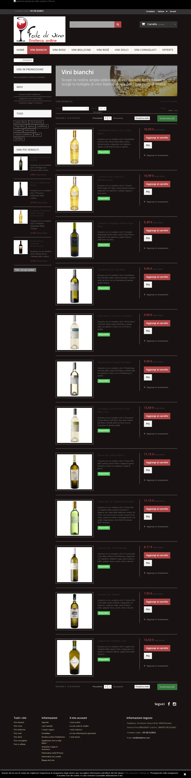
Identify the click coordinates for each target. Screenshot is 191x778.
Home (20, 49)
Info (19, 87)
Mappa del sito (48, 760)
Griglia (170, 110)
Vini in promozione (29, 69)
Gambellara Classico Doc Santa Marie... (114, 132)
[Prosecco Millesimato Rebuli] (21, 189)
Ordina (59, 108)
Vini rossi (59, 49)
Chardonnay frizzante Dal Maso (114, 362)
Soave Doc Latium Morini (111, 455)
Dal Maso (19, 139)
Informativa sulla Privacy (52, 753)
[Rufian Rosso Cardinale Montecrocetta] (21, 247)
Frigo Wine (20, 126)
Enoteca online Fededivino (29, 94)
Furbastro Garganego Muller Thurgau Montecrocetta (40, 213)
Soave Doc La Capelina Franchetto (116, 501)
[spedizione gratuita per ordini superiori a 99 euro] (95, 4)
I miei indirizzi (76, 730)
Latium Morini (21, 122)
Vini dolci (121, 49)
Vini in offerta (19, 744)
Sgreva (31, 126)
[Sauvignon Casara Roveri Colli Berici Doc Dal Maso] (74, 425)
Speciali (45, 722)
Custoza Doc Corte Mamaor (112, 548)
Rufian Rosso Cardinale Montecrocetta (36, 243)
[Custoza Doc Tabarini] (74, 611)
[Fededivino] (39, 29)
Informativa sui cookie (51, 757)
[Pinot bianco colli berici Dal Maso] (74, 332)
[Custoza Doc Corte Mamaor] (74, 564)
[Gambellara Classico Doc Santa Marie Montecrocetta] (74, 147)
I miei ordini (75, 722)
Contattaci (150, 11)
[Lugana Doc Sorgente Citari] (74, 657)
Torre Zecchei (36, 122)
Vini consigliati (145, 49)
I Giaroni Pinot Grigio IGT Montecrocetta (111, 178)
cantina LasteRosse (23, 135)
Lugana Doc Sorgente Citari (112, 641)
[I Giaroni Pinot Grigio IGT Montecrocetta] (74, 193)
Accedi (173, 11)
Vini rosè (103, 49)
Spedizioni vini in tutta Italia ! (30, 99)
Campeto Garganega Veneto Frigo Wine (115, 225)
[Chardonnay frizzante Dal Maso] (74, 379)
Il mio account (78, 718)
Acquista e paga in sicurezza (30, 103)
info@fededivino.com (141, 738)
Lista (175, 110)
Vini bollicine (81, 49)
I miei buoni (75, 737)
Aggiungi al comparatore (157, 155)
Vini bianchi (38, 49)
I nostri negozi (48, 730)
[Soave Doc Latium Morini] (74, 471)
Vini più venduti (27, 149)
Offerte (167, 49)
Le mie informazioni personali (83, 733)
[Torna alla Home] (16, 60)
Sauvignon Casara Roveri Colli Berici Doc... (114, 410)
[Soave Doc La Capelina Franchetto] (74, 518)
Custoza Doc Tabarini (109, 594)
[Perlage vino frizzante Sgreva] (21, 163)
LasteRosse (42, 126)
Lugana (18, 130)
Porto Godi (29, 130)
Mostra (95, 108)
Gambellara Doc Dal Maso (111, 269)
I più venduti (47, 726)
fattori (37, 135)
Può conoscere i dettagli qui (137, 773)
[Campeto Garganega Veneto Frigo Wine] (74, 239)
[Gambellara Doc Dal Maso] (74, 286)
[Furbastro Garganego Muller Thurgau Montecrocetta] (21, 217)
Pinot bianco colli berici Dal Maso (115, 316)
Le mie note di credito (79, 726)
